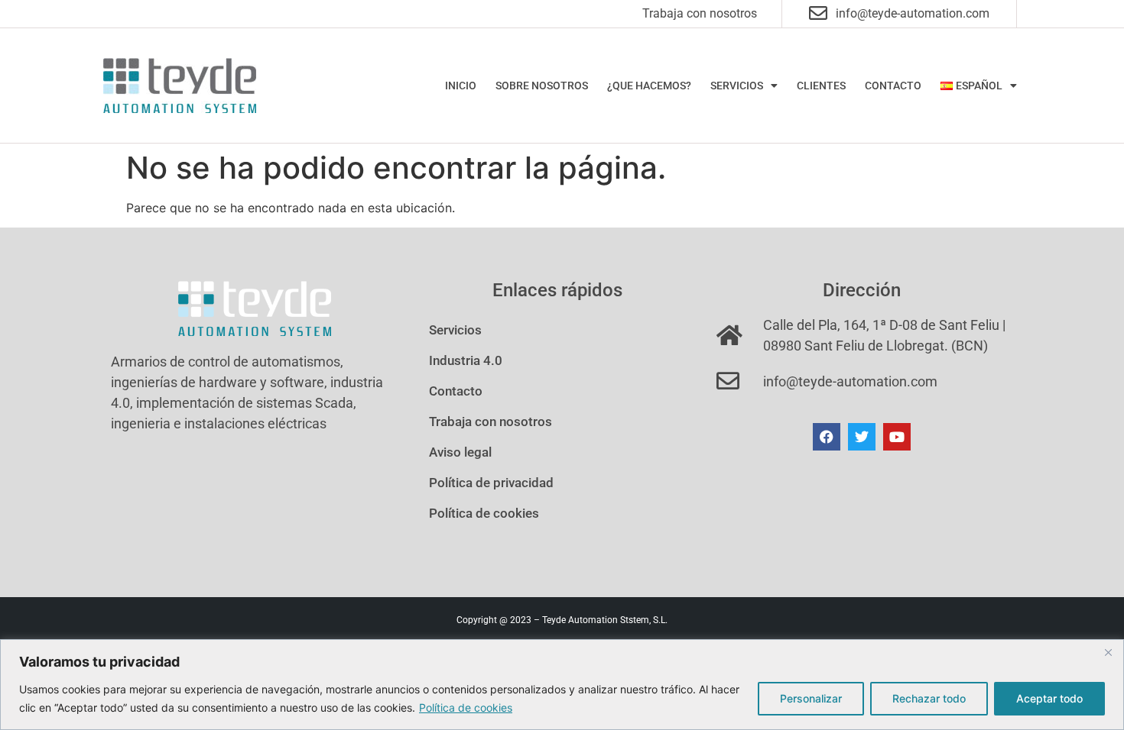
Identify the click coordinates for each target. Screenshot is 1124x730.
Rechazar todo (929, 698)
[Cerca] (1108, 652)
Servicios (736, 85)
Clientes (821, 85)
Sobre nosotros (541, 85)
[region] (562, 684)
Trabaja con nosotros (699, 13)
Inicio (460, 85)
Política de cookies (465, 707)
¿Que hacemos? (649, 85)
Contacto (893, 85)
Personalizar (811, 698)
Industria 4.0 (465, 360)
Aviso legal (460, 452)
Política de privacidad (491, 482)
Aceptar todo (1049, 698)
